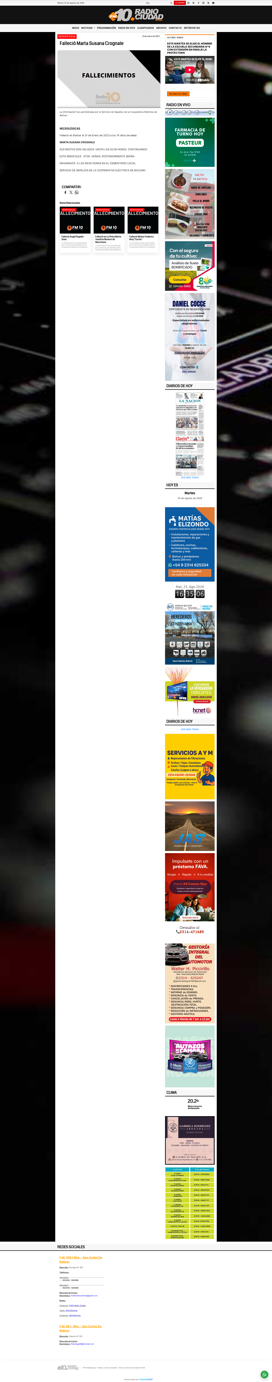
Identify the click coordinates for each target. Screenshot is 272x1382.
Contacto (175, 28)
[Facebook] (198, 2)
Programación (106, 28)
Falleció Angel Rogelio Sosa (72, 238)
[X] (193, 2)
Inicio (75, 28)
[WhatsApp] (188, 2)
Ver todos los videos (178, 94)
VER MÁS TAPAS (190, 477)
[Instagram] (203, 2)
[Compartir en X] (71, 192)
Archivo (161, 28)
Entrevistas (192, 28)
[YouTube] (213, 2)
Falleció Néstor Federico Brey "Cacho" (141, 238)
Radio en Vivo (126, 28)
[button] (171, 2)
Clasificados (145, 28)
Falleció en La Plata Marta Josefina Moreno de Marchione (108, 239)
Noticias (87, 28)
